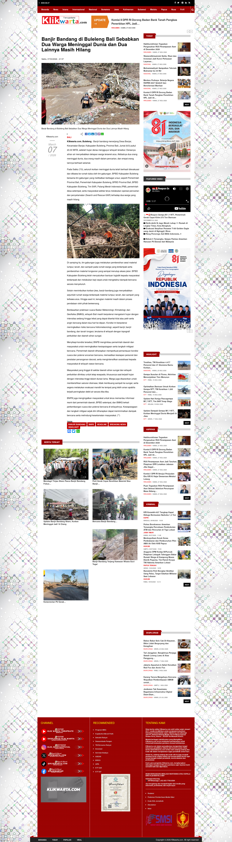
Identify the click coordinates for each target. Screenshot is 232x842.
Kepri (146, 517)
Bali (69, 137)
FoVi (182, 9)
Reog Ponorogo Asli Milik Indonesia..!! (163, 233)
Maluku (153, 9)
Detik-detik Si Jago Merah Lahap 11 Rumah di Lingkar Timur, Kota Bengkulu (166, 224)
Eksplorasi (148, 649)
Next (191, 31)
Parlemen (147, 52)
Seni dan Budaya (101, 752)
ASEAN (98, 756)
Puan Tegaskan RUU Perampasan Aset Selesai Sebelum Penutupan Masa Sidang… (159, 488)
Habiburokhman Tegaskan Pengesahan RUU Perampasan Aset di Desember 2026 (160, 47)
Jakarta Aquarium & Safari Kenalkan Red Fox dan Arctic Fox (160, 666)
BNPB (91, 424)
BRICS (97, 760)
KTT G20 (98, 768)
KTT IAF (98, 771)
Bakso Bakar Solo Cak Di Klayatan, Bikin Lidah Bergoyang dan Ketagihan (159, 643)
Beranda (45, 9)
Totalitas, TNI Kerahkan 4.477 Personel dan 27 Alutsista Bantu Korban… (158, 365)
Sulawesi (142, 9)
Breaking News (118, 424)
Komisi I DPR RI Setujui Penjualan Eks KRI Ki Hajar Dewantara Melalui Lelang (160, 476)
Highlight (73, 427)
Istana (65, 9)
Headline (102, 424)
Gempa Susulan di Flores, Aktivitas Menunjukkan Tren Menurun (160, 375)
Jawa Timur (149, 532)
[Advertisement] (167, 342)
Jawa (116, 9)
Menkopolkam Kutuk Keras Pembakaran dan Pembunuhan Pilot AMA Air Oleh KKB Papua (160, 541)
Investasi (98, 749)
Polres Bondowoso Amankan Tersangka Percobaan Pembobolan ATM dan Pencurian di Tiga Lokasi (159, 527)
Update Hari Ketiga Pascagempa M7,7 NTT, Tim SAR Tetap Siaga (158, 400)
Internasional (79, 9)
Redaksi (151, 793)
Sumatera (105, 9)
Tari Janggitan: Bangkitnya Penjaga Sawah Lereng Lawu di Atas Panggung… (160, 655)
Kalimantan (128, 9)
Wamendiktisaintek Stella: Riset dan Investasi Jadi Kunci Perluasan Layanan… (160, 59)
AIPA (97, 764)
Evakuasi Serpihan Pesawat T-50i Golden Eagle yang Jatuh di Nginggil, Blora (166, 229)
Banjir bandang (76, 424)
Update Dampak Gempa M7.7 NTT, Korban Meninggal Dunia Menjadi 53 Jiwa (160, 413)
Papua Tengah (150, 565)
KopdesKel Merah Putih (104, 734)
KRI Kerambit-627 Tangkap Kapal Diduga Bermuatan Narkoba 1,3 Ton (160, 513)
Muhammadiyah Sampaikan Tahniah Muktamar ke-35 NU (160, 69)
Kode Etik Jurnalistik (156, 801)
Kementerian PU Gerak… (55, 601)
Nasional (93, 9)
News (55, 9)
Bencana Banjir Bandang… (105, 521)
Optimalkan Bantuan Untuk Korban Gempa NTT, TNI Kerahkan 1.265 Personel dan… (160, 389)
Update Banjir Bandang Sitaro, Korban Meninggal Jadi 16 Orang (61, 522)
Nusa (173, 9)
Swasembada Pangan (103, 741)
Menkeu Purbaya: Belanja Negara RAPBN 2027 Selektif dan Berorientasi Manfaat (159, 83)
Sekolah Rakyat (101, 737)
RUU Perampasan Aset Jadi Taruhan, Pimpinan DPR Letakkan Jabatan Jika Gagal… (160, 464)
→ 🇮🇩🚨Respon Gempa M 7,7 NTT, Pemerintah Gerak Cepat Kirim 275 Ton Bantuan (165, 216)
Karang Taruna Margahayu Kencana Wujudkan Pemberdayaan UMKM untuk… (160, 680)
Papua (164, 9)
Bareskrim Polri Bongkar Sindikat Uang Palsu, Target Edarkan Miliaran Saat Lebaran (160, 573)
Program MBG (100, 730)
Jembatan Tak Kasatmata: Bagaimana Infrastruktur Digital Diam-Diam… (158, 692)
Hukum (147, 546)
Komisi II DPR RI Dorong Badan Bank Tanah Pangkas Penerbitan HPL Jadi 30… (158, 95)
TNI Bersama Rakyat (103, 745)
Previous (188, 31)
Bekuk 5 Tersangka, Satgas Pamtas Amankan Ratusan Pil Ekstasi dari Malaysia (165, 240)
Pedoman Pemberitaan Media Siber (161, 797)
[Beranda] (64, 19)
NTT (145, 380)
